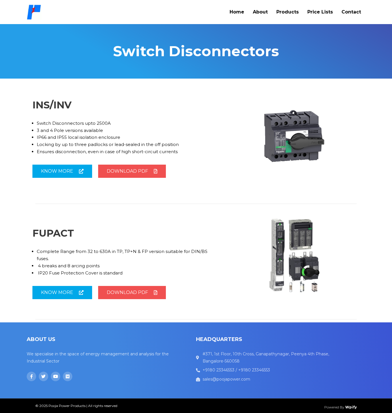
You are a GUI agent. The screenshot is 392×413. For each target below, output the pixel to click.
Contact (351, 12)
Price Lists (320, 12)
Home (237, 12)
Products (287, 12)
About (260, 12)
